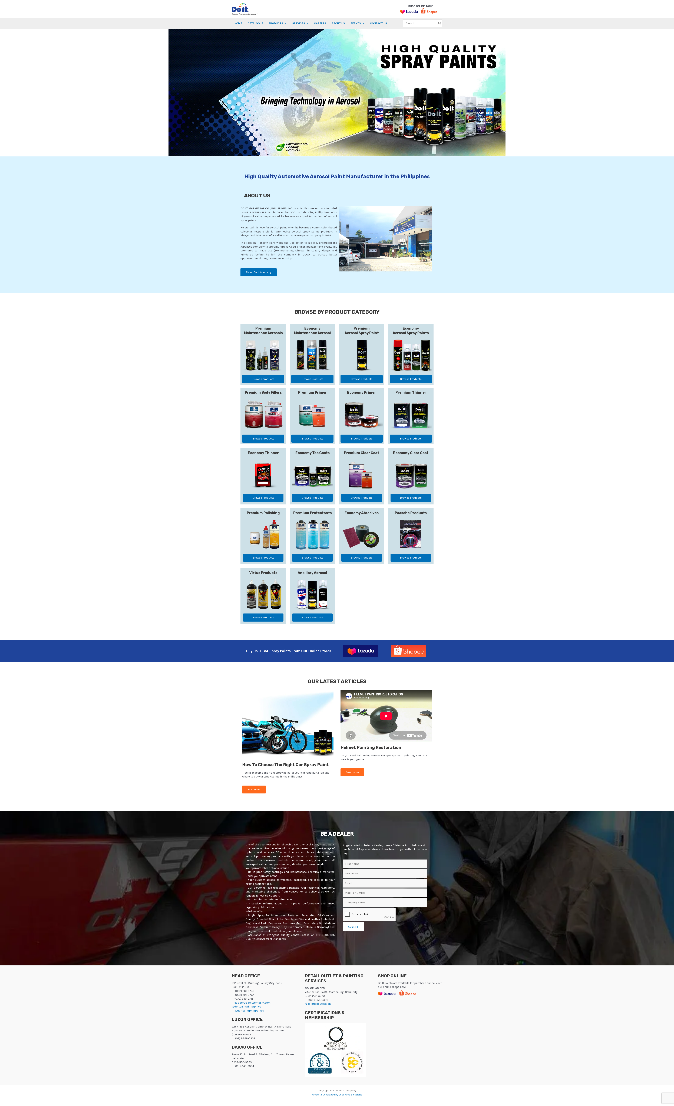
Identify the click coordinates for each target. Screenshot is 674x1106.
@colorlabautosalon (318, 1003)
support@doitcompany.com (252, 1002)
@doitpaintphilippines (246, 1006)
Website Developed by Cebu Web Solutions (337, 1094)
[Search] (440, 23)
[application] (285, 23)
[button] (277, 23)
